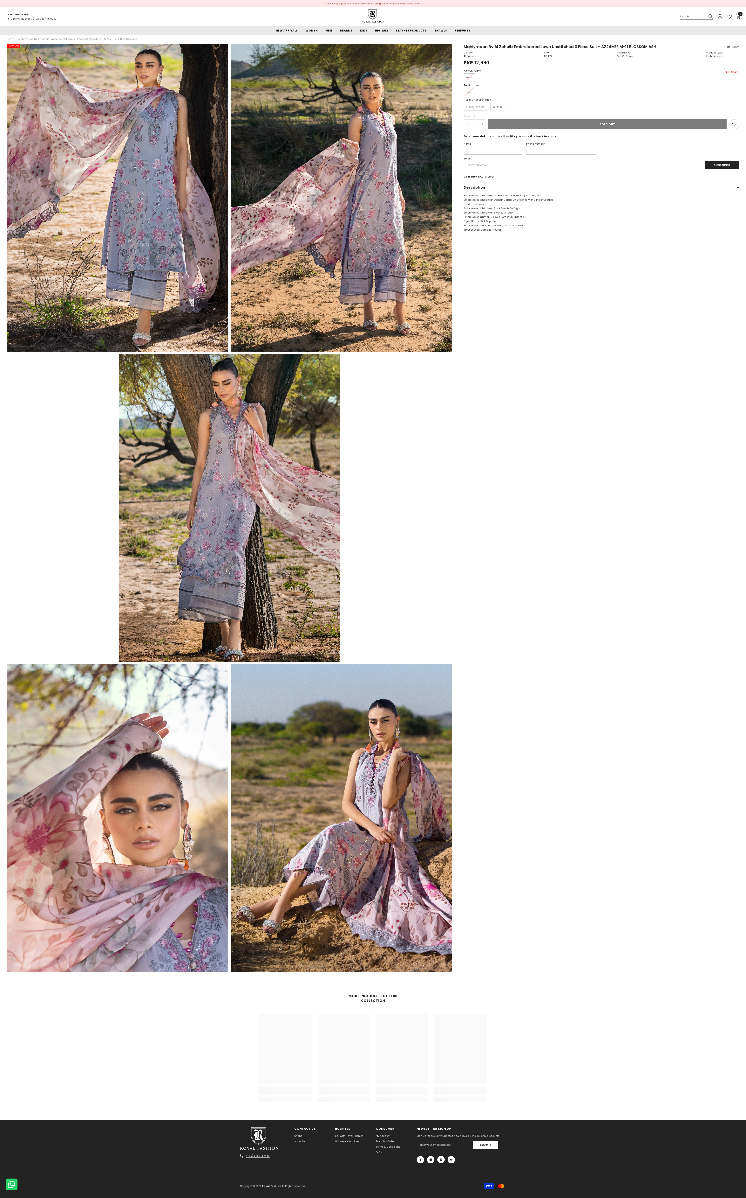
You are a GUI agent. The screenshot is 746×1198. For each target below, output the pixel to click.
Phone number (535, 143)
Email (467, 158)
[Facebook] (420, 1159)
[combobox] (693, 16)
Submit (486, 1145)
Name (467, 143)
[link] (285, 1093)
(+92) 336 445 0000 (45, 18)
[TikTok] (441, 1159)
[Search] (696, 17)
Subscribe (722, 165)
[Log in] (720, 16)
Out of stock (487, 176)
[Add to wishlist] (734, 124)
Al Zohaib (469, 56)
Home (10, 39)
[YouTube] (451, 1159)
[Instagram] (430, 1159)
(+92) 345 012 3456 (19, 18)
